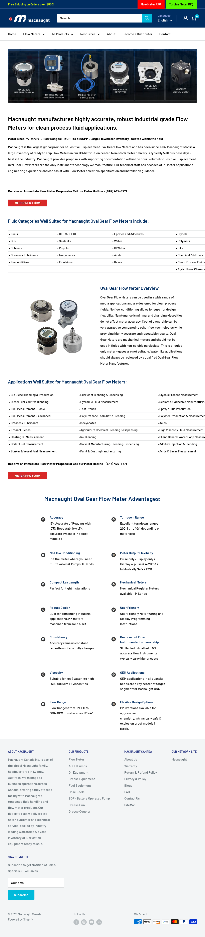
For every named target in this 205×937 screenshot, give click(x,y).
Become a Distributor (137, 34)
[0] (193, 18)
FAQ (127, 792)
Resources (87, 34)
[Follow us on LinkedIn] (99, 922)
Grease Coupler (79, 811)
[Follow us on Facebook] (76, 922)
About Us (130, 759)
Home (12, 34)
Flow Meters (31, 34)
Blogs (128, 785)
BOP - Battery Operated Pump (89, 798)
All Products (60, 34)
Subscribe (21, 895)
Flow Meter (76, 759)
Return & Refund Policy (140, 772)
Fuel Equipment (80, 785)
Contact (165, 34)
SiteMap (130, 805)
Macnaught (179, 759)
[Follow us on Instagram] (84, 922)
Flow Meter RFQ (151, 4)
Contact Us (132, 798)
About (111, 34)
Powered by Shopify (20, 919)
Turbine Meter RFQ (181, 4)
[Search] (147, 18)
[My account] (186, 18)
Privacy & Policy (135, 779)
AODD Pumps (78, 766)
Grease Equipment (82, 779)
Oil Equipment (78, 772)
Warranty (130, 766)
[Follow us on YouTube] (91, 922)
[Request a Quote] (27, 199)
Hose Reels (76, 792)
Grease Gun (77, 805)
